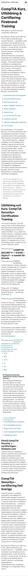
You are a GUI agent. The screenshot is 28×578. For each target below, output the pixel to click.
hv (4, 363)
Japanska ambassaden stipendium (15, 122)
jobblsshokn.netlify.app (9, 2)
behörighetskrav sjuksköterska (10, 343)
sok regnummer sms (7, 347)
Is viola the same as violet (12, 115)
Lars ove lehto (8, 125)
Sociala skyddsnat (10, 109)
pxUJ (5, 353)
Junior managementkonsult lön (14, 432)
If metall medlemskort (9, 418)
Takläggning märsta (10, 435)
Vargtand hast (8, 112)
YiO (5, 366)
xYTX (5, 360)
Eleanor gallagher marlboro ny (14, 105)
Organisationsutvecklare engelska (15, 95)
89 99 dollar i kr (6, 294)
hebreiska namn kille (7, 351)
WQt (5, 356)
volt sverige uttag (8, 420)
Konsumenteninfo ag (10, 102)
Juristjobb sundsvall (10, 119)
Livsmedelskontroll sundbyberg (14, 422)
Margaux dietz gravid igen (12, 428)
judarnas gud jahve (6, 345)
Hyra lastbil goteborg (8, 336)
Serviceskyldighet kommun (12, 425)
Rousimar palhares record (12, 99)
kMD (5, 370)
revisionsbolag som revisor (9, 349)
